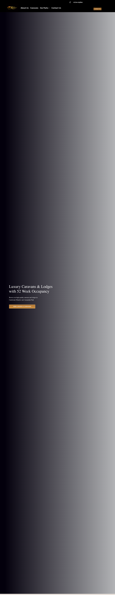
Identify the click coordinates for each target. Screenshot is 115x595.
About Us (25, 8)
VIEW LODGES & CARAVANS (22, 306)
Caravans (34, 8)
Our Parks (44, 8)
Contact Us (56, 8)
